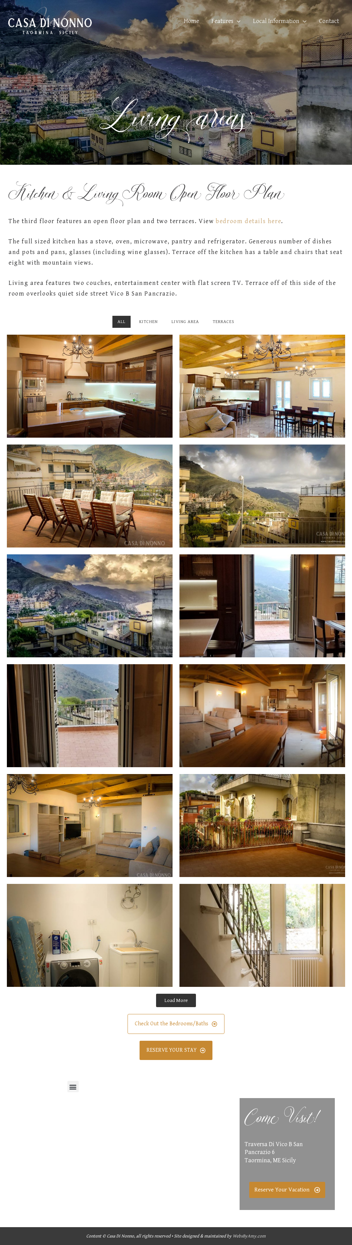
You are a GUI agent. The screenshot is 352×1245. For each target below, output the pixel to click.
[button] (73, 1086)
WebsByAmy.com (249, 1236)
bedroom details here (248, 221)
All (121, 321)
